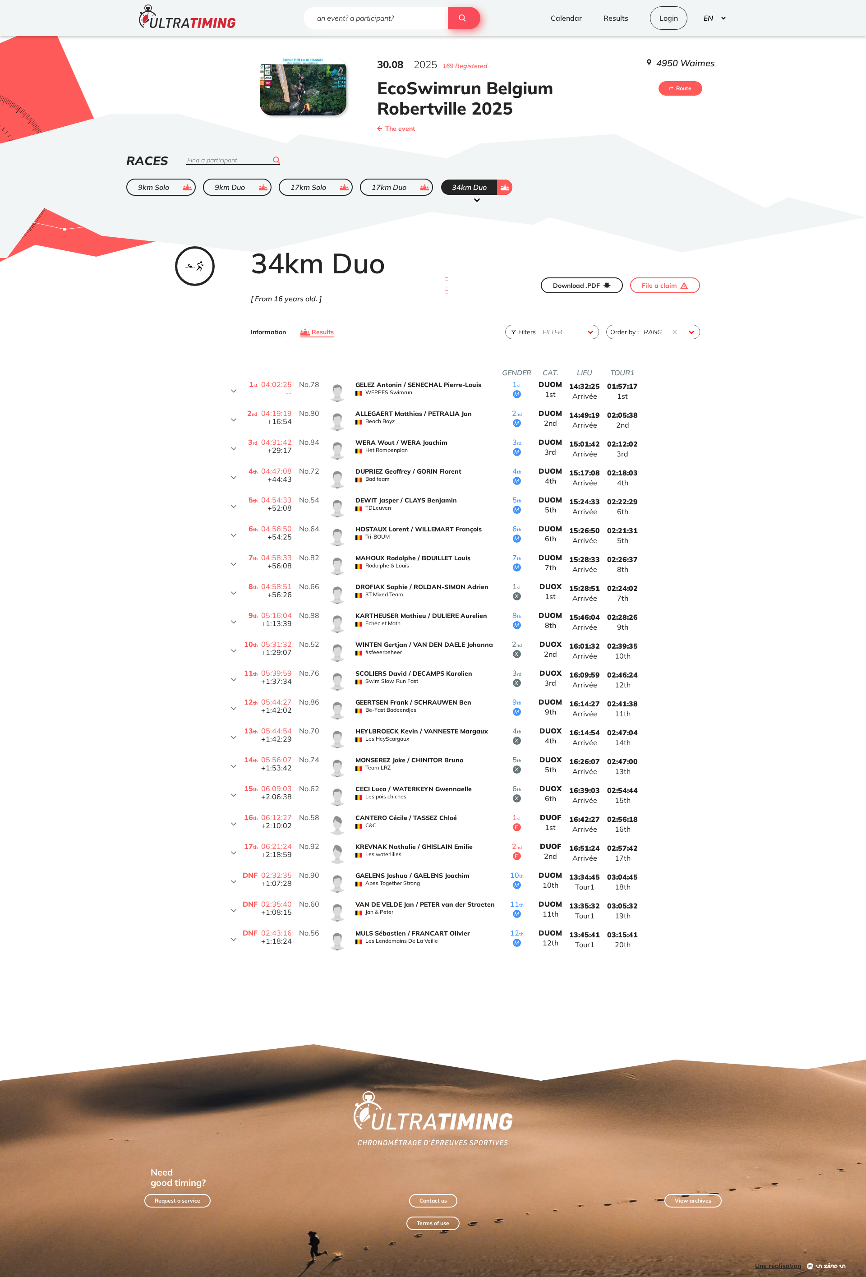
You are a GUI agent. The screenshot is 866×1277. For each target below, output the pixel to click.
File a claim (659, 285)
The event (400, 128)
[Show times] (233, 391)
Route (683, 88)
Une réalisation (778, 1265)
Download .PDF (576, 285)
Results (323, 332)
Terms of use (433, 1223)
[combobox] (543, 332)
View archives (693, 1200)
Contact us (433, 1200)
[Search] (464, 18)
